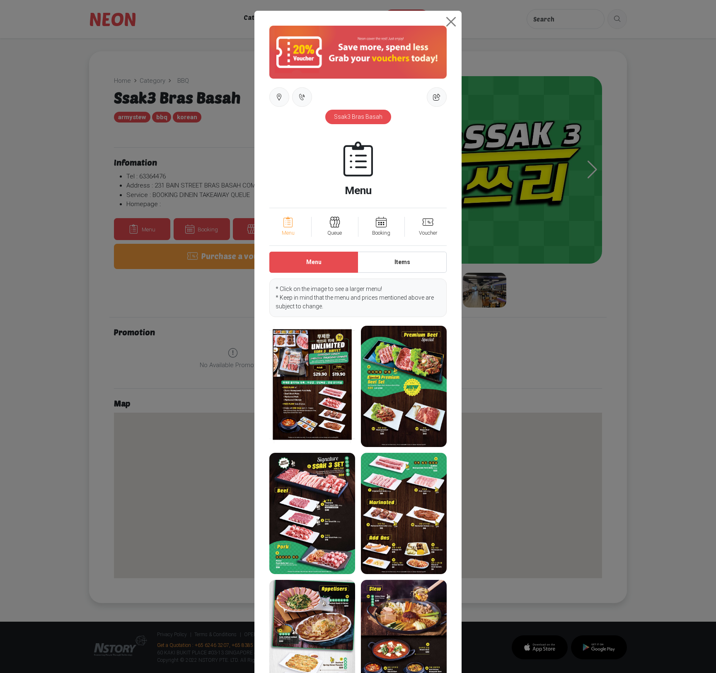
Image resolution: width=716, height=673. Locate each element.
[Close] (451, 22)
